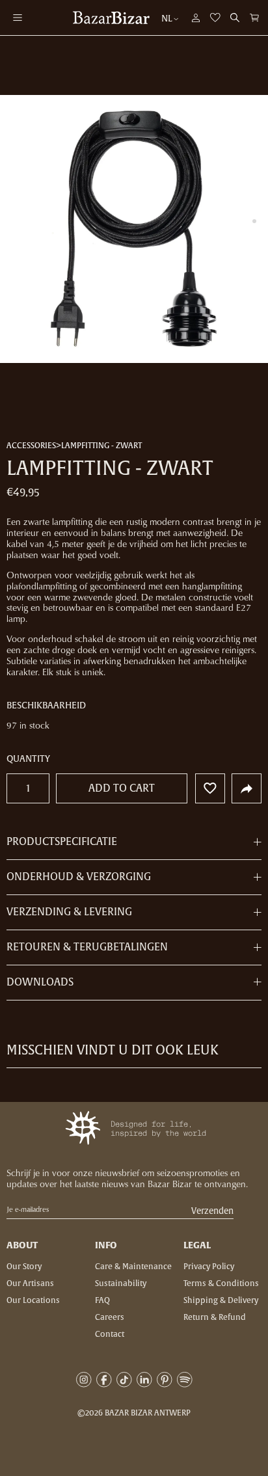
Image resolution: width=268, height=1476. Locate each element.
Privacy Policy (208, 1266)
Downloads (40, 982)
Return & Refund (214, 1317)
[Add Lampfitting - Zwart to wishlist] (210, 788)
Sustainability (120, 1283)
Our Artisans (30, 1283)
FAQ (102, 1300)
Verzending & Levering (69, 912)
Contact (109, 1334)
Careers (109, 1317)
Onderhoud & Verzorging (79, 876)
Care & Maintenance (133, 1266)
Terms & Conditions (221, 1283)
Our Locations (33, 1300)
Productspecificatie (62, 842)
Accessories (31, 446)
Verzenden (212, 1211)
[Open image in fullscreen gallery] (134, 229)
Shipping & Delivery (220, 1300)
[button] (254, 17)
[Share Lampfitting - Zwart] (246, 788)
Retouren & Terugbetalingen (87, 947)
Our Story (24, 1266)
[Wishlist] (215, 17)
